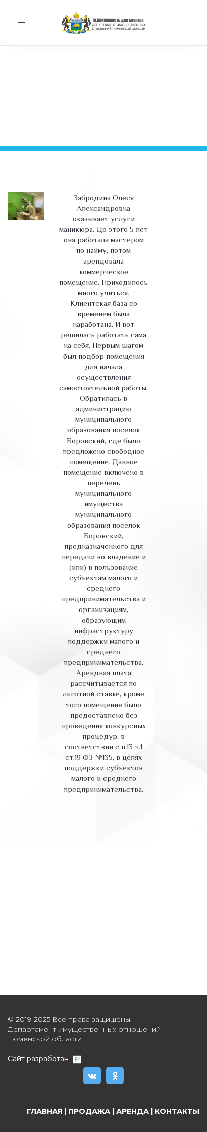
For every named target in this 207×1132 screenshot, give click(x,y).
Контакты (177, 1111)
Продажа (89, 1111)
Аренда (132, 1111)
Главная (44, 1111)
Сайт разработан (40, 1058)
